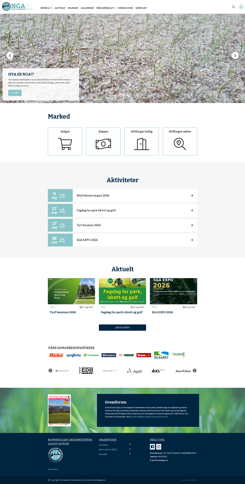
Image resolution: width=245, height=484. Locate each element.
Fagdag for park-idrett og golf (121, 312)
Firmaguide (125, 8)
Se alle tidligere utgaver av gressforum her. (149, 416)
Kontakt (141, 8)
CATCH (193, 480)
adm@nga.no (99, 480)
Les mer (15, 93)
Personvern (53, 469)
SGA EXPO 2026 (162, 312)
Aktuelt (60, 8)
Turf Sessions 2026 (63, 312)
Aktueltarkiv (122, 327)
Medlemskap (104, 8)
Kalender (87, 8)
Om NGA (45, 8)
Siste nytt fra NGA (108, 449)
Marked (73, 8)
